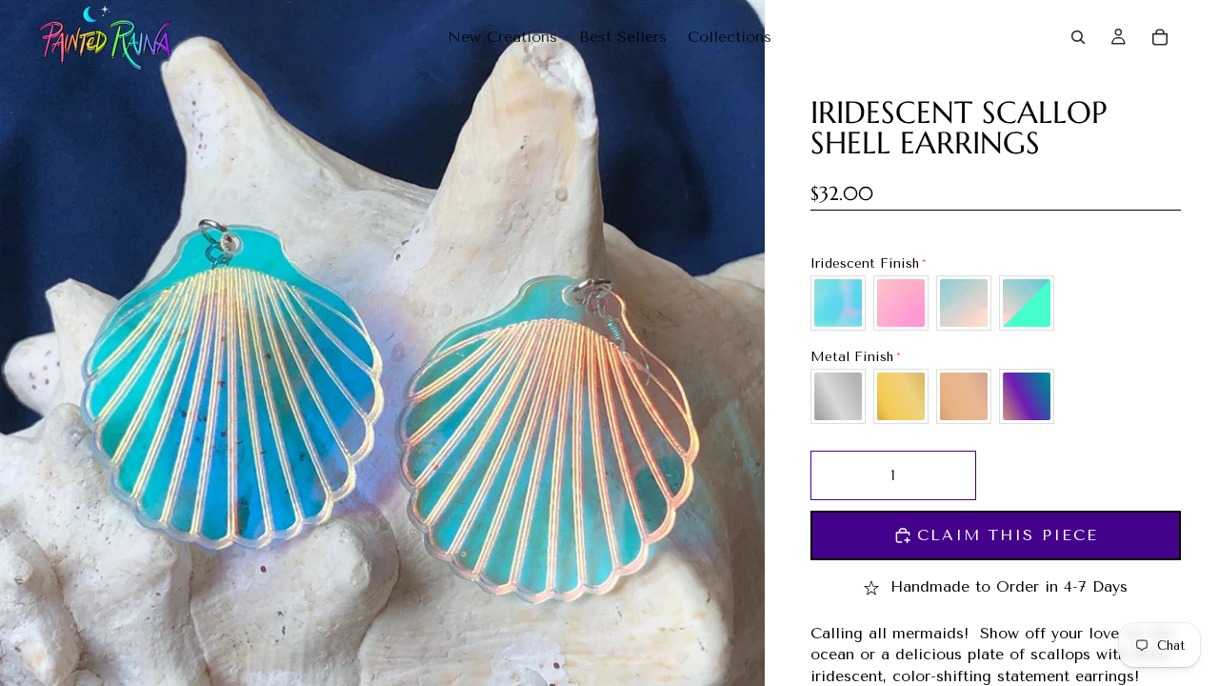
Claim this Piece (1007, 535)
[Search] (1078, 37)
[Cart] (1160, 37)
